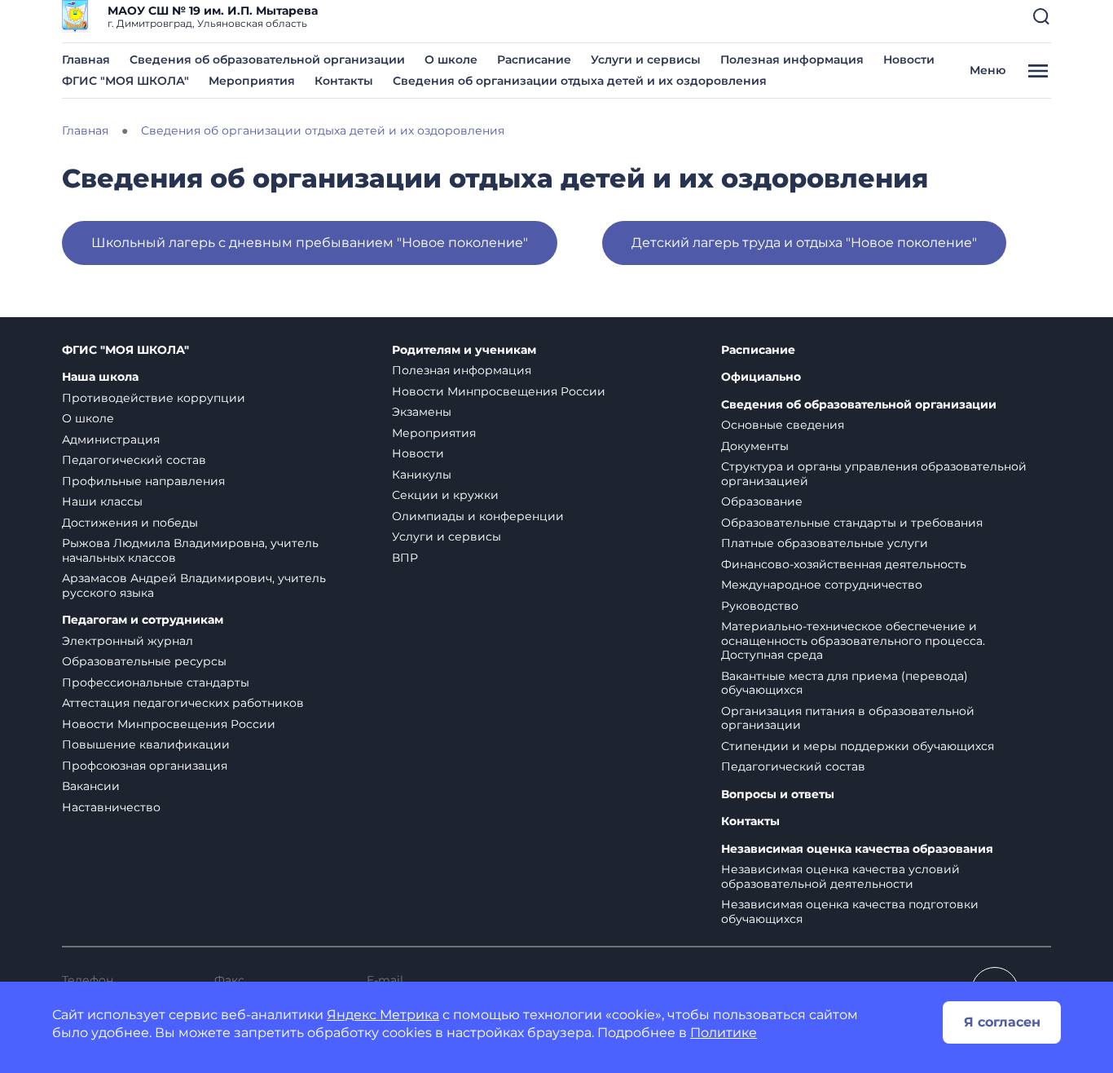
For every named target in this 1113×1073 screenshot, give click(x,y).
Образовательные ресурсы (144, 661)
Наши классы (102, 501)
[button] (1041, 16)
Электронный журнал (127, 641)
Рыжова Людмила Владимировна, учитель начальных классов (190, 550)
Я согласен (1002, 1022)
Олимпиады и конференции (478, 516)
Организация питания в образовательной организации (847, 718)
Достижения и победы (130, 522)
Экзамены (421, 411)
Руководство (759, 605)
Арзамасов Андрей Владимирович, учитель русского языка (194, 585)
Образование (762, 501)
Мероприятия (252, 80)
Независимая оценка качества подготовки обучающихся (850, 911)
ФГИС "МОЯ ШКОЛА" (125, 80)
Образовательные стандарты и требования (852, 522)
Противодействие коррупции (153, 398)
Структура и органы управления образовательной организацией (874, 473)
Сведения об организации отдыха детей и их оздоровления (580, 80)
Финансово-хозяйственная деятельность (843, 564)
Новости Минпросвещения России (168, 724)
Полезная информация (792, 59)
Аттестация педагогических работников (183, 702)
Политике (723, 1032)
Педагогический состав (134, 460)
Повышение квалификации (146, 744)
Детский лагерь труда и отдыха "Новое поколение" (804, 242)
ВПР (405, 557)
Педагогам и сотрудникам (142, 620)
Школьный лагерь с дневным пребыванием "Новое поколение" (309, 242)
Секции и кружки (445, 495)
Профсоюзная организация (144, 765)
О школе (451, 59)
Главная (86, 59)
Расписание (534, 59)
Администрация (111, 439)
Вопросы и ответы (777, 794)
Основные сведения (782, 424)
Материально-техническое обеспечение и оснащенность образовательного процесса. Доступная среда (853, 640)
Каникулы (421, 474)
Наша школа (100, 377)
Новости (909, 59)
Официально (761, 377)
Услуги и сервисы (646, 59)
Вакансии (91, 786)
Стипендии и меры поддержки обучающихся (857, 746)
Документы (755, 446)
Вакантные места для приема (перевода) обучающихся (844, 683)
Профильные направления (143, 481)
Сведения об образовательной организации (267, 59)
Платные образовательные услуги (824, 543)
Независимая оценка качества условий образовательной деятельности (840, 876)
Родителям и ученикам (464, 350)
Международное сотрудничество (821, 584)
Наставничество (111, 807)
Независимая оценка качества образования (857, 849)
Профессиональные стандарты (155, 682)
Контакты (344, 80)
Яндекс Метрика (383, 1014)
